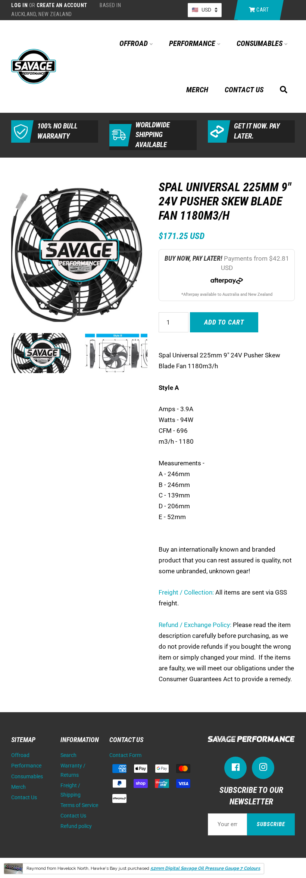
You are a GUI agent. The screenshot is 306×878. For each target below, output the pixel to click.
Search (68, 755)
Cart (262, 10)
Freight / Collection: (186, 592)
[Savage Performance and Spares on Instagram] (263, 769)
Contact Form (125, 755)
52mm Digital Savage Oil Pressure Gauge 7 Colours (205, 868)
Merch (197, 89)
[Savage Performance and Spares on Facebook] (235, 769)
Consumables (260, 43)
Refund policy (76, 826)
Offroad (134, 43)
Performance (193, 43)
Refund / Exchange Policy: (195, 625)
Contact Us (244, 89)
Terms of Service (79, 805)
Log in (19, 5)
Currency (205, 10)
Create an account (62, 5)
